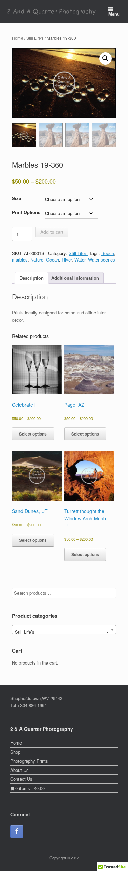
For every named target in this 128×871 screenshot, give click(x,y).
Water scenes (101, 259)
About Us (19, 770)
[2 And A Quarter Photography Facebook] (16, 831)
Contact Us (21, 779)
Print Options (26, 212)
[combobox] (64, 629)
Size (16, 198)
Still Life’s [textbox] (62, 632)
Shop (15, 752)
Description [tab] (31, 277)
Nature (36, 259)
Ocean (52, 259)
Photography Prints (29, 761)
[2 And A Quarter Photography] (51, 11)
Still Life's (35, 38)
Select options (33, 434)
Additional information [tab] (75, 277)
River (67, 259)
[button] (105, 58)
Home (17, 38)
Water (79, 259)
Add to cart (51, 232)
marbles (20, 259)
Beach (107, 253)
